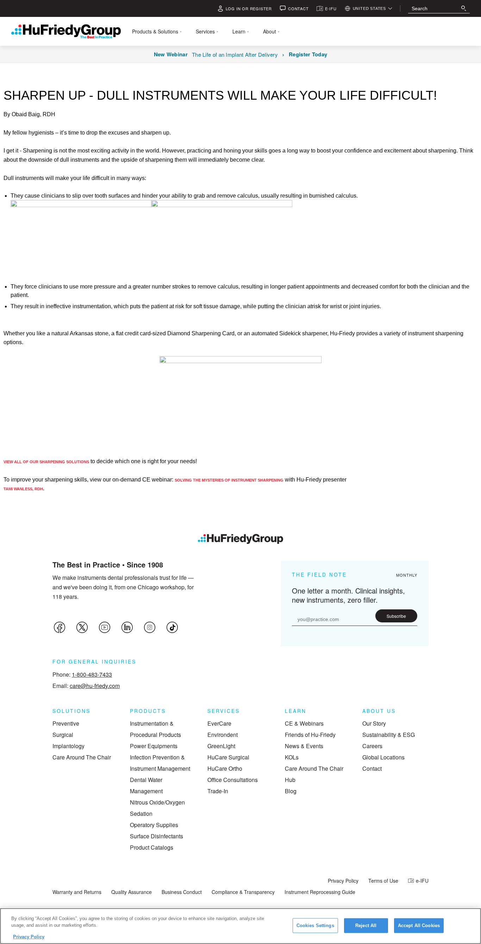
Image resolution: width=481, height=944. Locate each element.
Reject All (365, 925)
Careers (372, 746)
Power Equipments (153, 746)
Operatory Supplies (154, 825)
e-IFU (422, 880)
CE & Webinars (304, 723)
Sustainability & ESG (388, 735)
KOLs (292, 757)
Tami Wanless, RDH (23, 489)
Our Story (374, 723)
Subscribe (396, 616)
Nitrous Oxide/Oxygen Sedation (157, 808)
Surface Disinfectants (156, 836)
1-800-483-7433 (92, 674)
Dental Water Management (146, 785)
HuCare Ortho (224, 768)
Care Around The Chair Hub (314, 774)
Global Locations (383, 757)
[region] (240, 926)
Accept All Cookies (419, 925)
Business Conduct (182, 891)
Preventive (65, 723)
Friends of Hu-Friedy (310, 735)
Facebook (59, 627)
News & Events (304, 746)
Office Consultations (232, 780)
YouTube (105, 627)
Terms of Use (383, 880)
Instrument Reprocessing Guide (320, 891)
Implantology (68, 746)
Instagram (150, 627)
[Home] (240, 539)
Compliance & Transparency (243, 891)
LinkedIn (127, 627)
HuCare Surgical (228, 757)
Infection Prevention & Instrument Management (160, 762)
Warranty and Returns (76, 891)
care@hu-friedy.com (95, 686)
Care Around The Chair (81, 757)
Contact (372, 768)
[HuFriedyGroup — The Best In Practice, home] (66, 31)
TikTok (172, 627)
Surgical (62, 735)
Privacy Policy (343, 880)
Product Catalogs (151, 847)
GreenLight (221, 746)
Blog (290, 791)
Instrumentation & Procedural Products (155, 729)
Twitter (82, 627)
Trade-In (217, 791)
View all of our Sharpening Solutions (46, 462)
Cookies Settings (315, 925)
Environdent (222, 735)
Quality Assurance (131, 891)
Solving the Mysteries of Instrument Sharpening (229, 480)
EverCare (219, 723)
